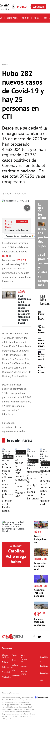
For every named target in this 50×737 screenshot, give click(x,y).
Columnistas (7, 667)
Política (5, 662)
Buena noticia (40, 585)
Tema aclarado (35, 461)
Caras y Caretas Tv (24, 658)
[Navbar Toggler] (8, 6)
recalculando (22, 452)
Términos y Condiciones (10, 693)
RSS (41, 680)
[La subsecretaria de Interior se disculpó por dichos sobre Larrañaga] (31, 465)
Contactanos (44, 673)
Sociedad (6, 672)
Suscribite (22, 221)
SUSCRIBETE (38, 6)
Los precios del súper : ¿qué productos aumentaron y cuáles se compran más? (22, 478)
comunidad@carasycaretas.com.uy (14, 707)
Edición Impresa (24, 672)
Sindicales (12, 18)
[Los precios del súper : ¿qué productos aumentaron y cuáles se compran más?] (19, 456)
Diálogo (37, 532)
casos (5, 255)
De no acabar (16, 545)
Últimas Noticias (5, 656)
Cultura (15, 665)
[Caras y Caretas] (12, 638)
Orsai (36, 18)
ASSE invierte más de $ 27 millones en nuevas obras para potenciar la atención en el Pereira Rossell (24, 309)
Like (13, 670)
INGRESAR (22, 6)
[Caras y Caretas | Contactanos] (45, 636)
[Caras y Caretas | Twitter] (39, 637)
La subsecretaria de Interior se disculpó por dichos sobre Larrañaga (35, 483)
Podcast (24, 666)
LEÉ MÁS (21, 291)
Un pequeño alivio (39, 613)
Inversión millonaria (12, 456)
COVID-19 (21, 260)
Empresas (16, 675)
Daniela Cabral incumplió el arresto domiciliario (44, 347)
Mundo (25, 18)
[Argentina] (44, 467)
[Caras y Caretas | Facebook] (34, 637)
